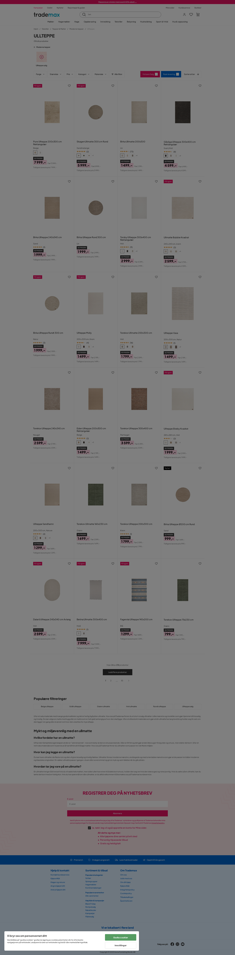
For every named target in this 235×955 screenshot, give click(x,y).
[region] (71, 941)
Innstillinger (121, 945)
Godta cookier (120, 937)
